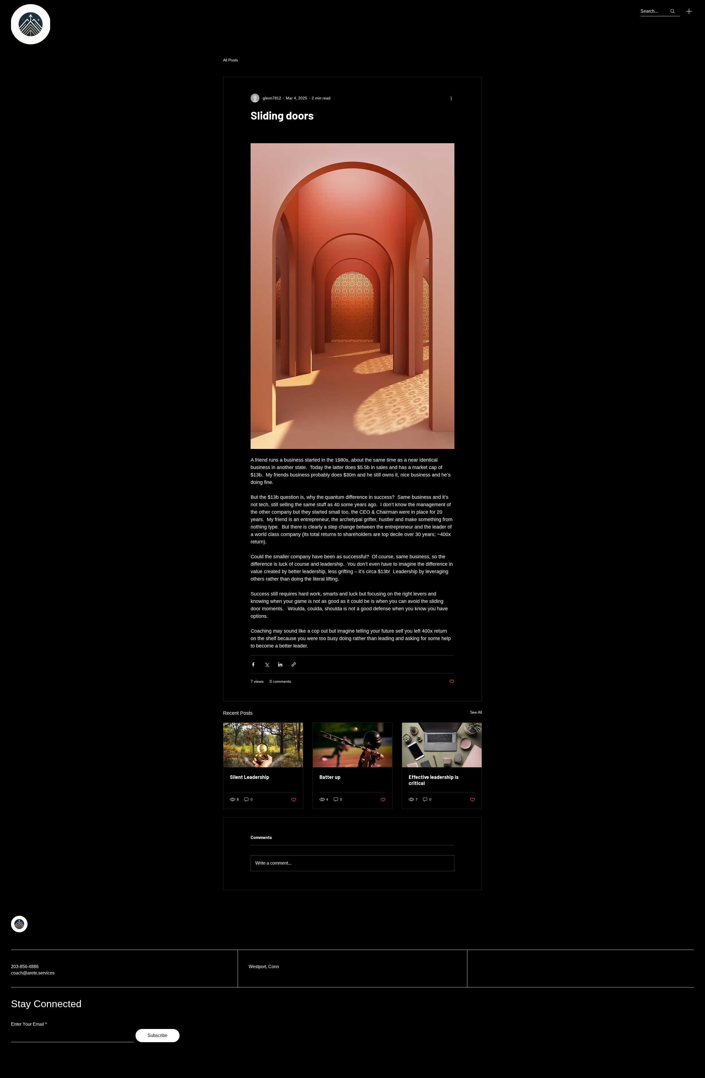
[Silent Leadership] (263, 745)
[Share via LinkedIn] (280, 664)
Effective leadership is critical (434, 780)
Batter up (329, 777)
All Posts (230, 60)
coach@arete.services (33, 973)
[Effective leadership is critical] (442, 745)
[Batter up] (352, 745)
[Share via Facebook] (253, 664)
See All (476, 712)
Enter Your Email (27, 1024)
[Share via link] (293, 664)
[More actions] (451, 98)
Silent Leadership (249, 777)
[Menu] (689, 11)
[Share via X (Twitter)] (266, 664)
